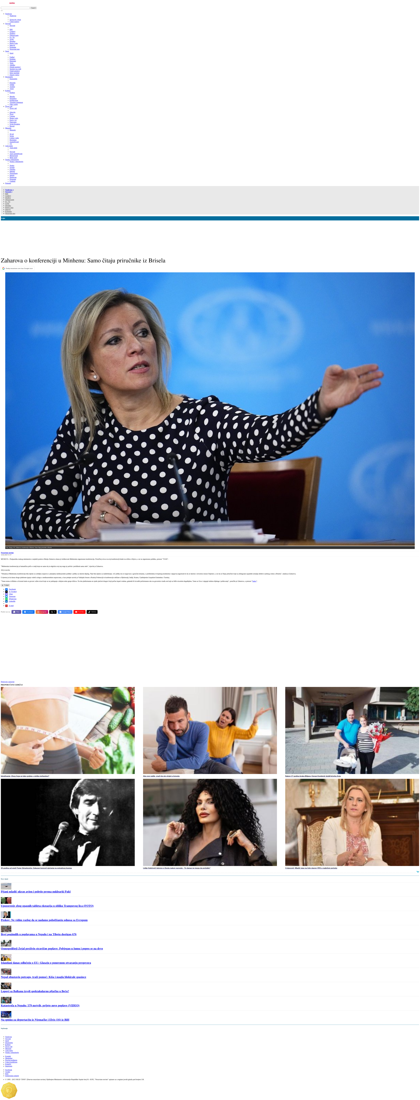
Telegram (12, 596)
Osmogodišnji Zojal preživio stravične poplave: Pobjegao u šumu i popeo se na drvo (52, 948)
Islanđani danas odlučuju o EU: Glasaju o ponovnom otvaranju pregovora (46, 962)
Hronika (8, 206)
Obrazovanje (9, 200)
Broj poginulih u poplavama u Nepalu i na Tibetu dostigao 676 (38, 934)
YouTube (81, 612)
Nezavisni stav (10, 213)
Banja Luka (9, 208)
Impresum (8, 1066)
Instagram (43, 612)
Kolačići (8, 1064)
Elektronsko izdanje (12, 1076)
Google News (66, 612)
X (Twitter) (13, 592)
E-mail (11, 606)
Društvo (8, 198)
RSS (6, 1074)
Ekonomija (9, 77)
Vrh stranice (7, 1033)
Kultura (7, 91)
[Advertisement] (210, 237)
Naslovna (8, 14)
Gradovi (8, 196)
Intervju (8, 209)
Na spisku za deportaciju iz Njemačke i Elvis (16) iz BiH (35, 1019)
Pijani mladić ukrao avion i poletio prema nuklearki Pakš (36, 891)
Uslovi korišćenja (11, 1062)
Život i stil (8, 106)
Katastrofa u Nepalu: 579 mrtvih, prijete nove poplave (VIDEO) (40, 1005)
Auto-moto (9, 146)
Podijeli (6, 585)
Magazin (8, 128)
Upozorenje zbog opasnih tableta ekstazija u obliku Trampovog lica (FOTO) (47, 905)
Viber (11, 594)
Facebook (12, 589)
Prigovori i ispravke (7, 682)
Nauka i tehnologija (12, 160)
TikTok (93, 612)
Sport (7, 51)
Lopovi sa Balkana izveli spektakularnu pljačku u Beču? (35, 991)
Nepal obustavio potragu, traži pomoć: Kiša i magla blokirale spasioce (43, 977)
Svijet (7, 204)
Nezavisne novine (7, 553)
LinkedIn (12, 601)
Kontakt (8, 1056)
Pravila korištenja (11, 1060)
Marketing (8, 1058)
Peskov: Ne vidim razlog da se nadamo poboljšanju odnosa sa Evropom (44, 920)
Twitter (7, 1072)
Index (254, 581)
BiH (6, 194)
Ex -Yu (7, 202)
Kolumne (8, 211)
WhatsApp (12, 599)
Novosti (8, 24)
